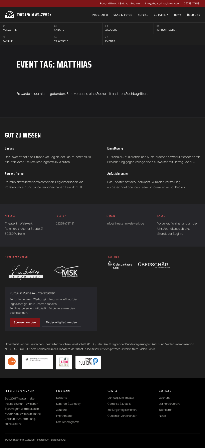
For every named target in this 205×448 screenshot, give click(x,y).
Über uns (164, 397)
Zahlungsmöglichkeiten (122, 410)
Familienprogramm (67, 422)
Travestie (61, 39)
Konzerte (10, 28)
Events (110, 39)
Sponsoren (165, 410)
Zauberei (112, 28)
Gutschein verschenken (122, 416)
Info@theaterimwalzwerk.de (162, 3)
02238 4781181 (192, 3)
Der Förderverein (169, 404)
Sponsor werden (25, 322)
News (162, 416)
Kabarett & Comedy (68, 404)
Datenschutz (58, 439)
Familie (8, 39)
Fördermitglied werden (61, 322)
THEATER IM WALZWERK (34, 15)
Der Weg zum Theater (121, 397)
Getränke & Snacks (119, 404)
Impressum (43, 439)
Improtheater (167, 28)
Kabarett (61, 28)
